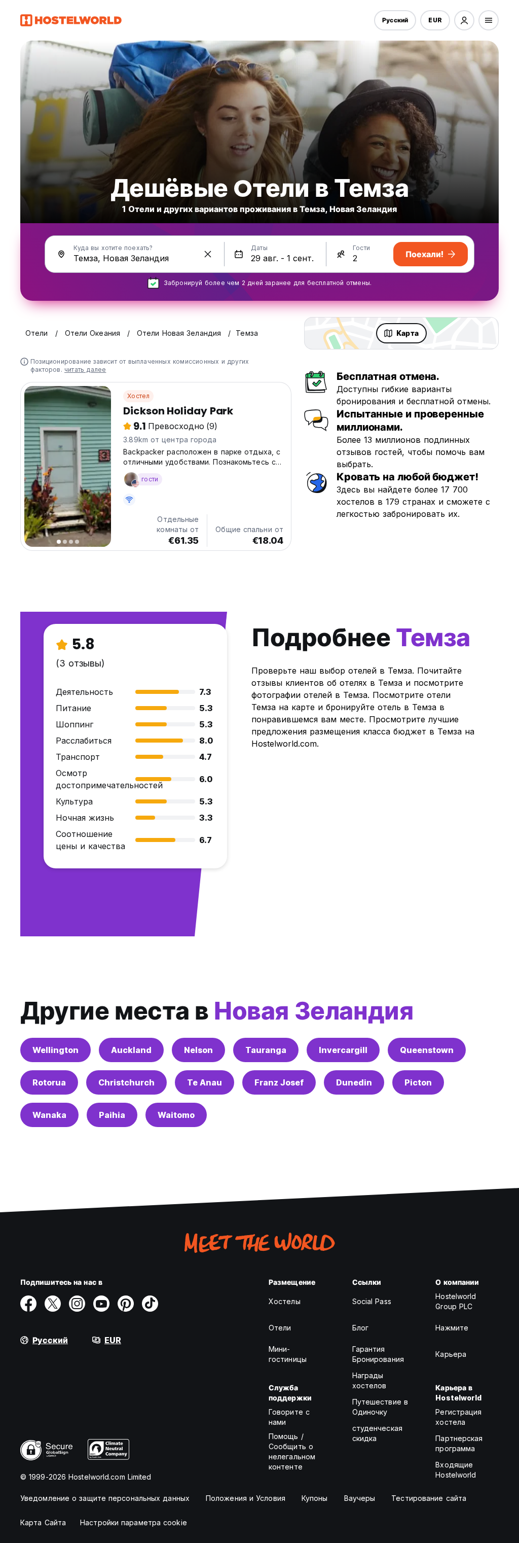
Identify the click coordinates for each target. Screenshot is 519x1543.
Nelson (198, 1050)
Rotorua (49, 1082)
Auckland (131, 1050)
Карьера (450, 1354)
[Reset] (208, 254)
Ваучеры (360, 1498)
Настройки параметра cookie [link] (133, 1522)
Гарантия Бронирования (378, 1354)
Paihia (112, 1115)
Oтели (280, 1327)
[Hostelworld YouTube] (101, 1303)
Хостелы (285, 1301)
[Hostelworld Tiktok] (150, 1303)
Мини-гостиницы (288, 1354)
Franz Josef (279, 1082)
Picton (418, 1082)
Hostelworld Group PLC (455, 1301)
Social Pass (371, 1301)
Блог (360, 1327)
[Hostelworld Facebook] (28, 1303)
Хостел (138, 396)
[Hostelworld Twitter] (53, 1303)
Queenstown (427, 1050)
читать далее (85, 369)
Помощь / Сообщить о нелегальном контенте (292, 1451)
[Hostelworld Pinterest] (126, 1303)
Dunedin (354, 1082)
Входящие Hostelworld (455, 1469)
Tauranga (265, 1050)
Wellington (55, 1050)
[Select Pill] (464, 20)
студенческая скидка (377, 1433)
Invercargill (343, 1050)
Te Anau (204, 1082)
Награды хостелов (369, 1380)
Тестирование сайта (428, 1498)
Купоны (315, 1498)
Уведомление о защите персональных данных (105, 1498)
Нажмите (451, 1327)
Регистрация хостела (458, 1417)
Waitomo (176, 1115)
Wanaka (49, 1115)
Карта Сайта (43, 1522)
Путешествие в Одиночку (380, 1406)
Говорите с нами (289, 1417)
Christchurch (126, 1082)
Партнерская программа (459, 1443)
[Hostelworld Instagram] (77, 1303)
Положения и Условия (245, 1498)
